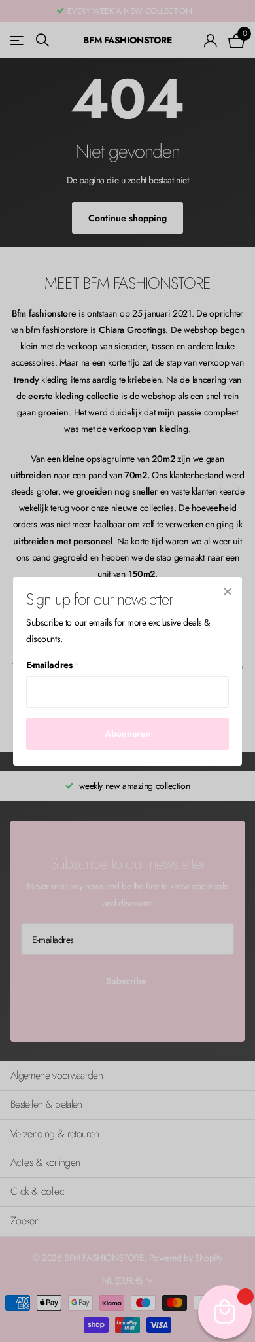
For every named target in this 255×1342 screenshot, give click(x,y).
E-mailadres (52, 664)
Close (227, 591)
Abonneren (128, 733)
